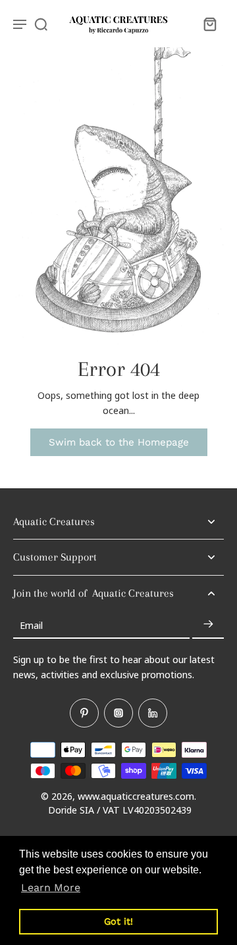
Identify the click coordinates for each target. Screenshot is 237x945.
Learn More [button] (50, 887)
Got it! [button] (118, 921)
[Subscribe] (208, 625)
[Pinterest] (84, 713)
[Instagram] (118, 713)
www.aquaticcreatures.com (136, 795)
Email (31, 624)
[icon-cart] (209, 24)
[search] (40, 24)
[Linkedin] (152, 713)
